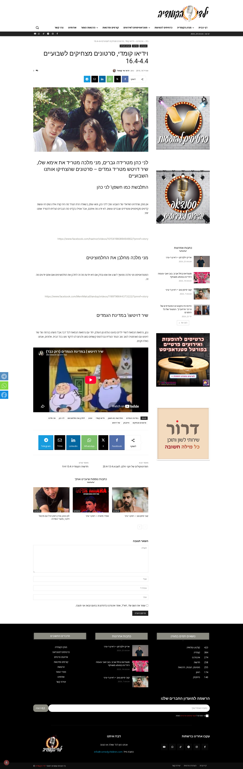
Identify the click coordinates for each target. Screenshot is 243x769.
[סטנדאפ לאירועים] (183, 203)
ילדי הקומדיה (40, 766)
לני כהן (61, 418)
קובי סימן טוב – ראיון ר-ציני (136, 516)
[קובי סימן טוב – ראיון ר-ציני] (130, 499)
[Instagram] (53, 34)
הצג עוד (184, 322)
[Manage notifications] (6, 762)
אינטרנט (139, 41)
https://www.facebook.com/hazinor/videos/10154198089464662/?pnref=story (103, 238)
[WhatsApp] (39, 34)
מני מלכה (52, 418)
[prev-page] (145, 527)
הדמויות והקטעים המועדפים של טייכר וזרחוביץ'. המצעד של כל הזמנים (176, 309)
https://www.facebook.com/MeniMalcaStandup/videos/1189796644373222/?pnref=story (96, 296)
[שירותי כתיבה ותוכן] (183, 440)
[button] (37, 28)
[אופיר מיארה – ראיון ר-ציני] (91, 499)
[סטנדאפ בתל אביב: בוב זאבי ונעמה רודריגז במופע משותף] (202, 277)
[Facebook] (57, 34)
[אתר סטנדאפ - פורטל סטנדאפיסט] (183, 366)
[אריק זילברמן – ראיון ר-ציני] (202, 261)
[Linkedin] (102, 79)
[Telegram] (48, 34)
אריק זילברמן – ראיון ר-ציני (179, 257)
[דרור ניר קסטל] (115, 70)
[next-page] (140, 527)
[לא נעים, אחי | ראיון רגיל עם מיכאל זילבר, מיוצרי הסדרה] (51, 499)
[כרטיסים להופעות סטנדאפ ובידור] (183, 129)
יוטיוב (90, 418)
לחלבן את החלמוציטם (76, 418)
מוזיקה (135, 46)
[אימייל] (94, 79)
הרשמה (39, 708)
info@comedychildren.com (108, 751)
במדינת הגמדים (132, 418)
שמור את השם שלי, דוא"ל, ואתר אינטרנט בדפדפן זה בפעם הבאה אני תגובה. (110, 605)
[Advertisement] (97, 13)
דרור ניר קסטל (123, 70)
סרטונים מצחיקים (139, 422)
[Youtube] (35, 34)
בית (146, 41)
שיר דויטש (116, 422)
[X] (117, 79)
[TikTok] (43, 34)
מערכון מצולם (125, 46)
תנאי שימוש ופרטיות (188, 716)
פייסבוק (126, 422)
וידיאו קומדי (100, 418)
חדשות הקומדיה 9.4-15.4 (75, 466)
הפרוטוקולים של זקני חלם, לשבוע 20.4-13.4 (125, 466)
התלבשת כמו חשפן (115, 418)
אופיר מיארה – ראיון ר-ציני (97, 516)
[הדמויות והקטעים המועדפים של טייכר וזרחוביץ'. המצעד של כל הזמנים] (202, 310)
